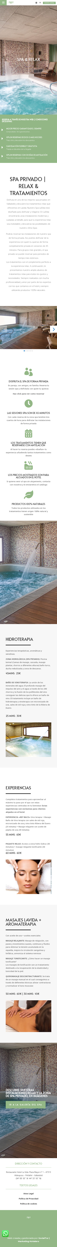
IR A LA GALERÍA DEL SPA (25, 1104)
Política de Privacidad (28, 1198)
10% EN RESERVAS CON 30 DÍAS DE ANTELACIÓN (26, 155)
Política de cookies (28, 1203)
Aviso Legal (28, 1193)
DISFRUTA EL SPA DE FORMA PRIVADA (28, 381)
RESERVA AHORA (49, 3)
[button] (3, 329)
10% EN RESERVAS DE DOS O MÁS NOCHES (24, 137)
